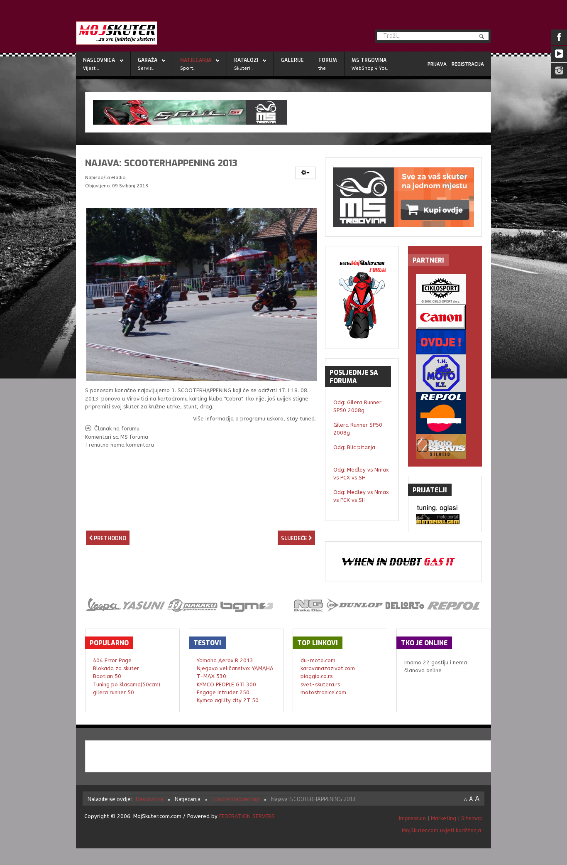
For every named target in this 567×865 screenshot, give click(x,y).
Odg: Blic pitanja (354, 447)
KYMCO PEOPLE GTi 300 (226, 684)
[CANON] (445, 317)
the (322, 68)
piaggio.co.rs (316, 676)
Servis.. (146, 68)
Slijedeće (294, 538)
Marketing (443, 818)
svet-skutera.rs (320, 684)
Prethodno (109, 538)
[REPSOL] (445, 413)
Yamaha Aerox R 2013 (225, 660)
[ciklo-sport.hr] (445, 289)
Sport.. (188, 68)
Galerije (292, 60)
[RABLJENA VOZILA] (445, 341)
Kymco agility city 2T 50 (228, 700)
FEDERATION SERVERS (247, 816)
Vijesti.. (91, 68)
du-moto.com (318, 660)
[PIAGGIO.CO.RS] (445, 509)
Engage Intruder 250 (223, 692)
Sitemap (472, 818)
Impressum (413, 818)
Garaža (147, 60)
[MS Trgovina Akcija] (288, 112)
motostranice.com (323, 692)
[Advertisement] (200, 515)
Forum (327, 60)
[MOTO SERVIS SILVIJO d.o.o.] (445, 446)
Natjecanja (195, 60)
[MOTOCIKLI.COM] (445, 519)
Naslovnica (99, 60)
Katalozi (246, 60)
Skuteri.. (243, 68)
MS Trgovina (369, 60)
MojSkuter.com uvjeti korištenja (440, 830)
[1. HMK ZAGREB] (445, 373)
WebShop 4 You (370, 68)
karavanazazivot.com (328, 668)
